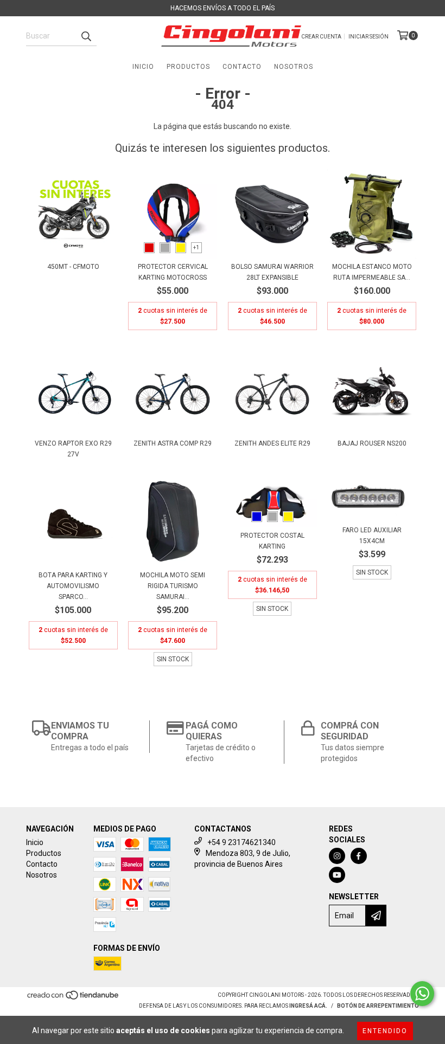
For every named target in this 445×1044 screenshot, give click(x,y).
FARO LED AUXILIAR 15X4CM (372, 535)
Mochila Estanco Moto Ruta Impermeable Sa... (372, 272)
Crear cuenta (321, 37)
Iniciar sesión (368, 37)
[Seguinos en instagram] (337, 856)
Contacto (242, 66)
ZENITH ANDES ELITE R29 (272, 443)
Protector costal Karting (272, 541)
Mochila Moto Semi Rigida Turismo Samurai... (172, 586)
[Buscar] (86, 36)
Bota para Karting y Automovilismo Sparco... (73, 586)
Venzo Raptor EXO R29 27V (73, 449)
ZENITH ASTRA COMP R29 (173, 443)
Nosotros (293, 66)
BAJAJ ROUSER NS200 (372, 443)
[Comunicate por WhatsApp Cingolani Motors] (422, 993)
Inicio (143, 66)
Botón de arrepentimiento (378, 1006)
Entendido (385, 1031)
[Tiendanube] (73, 999)
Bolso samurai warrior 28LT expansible (272, 272)
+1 (196, 247)
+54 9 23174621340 (241, 842)
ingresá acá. (308, 1006)
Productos (188, 66)
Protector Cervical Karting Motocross (173, 272)
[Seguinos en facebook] (359, 856)
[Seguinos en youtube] (337, 875)
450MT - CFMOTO (73, 266)
